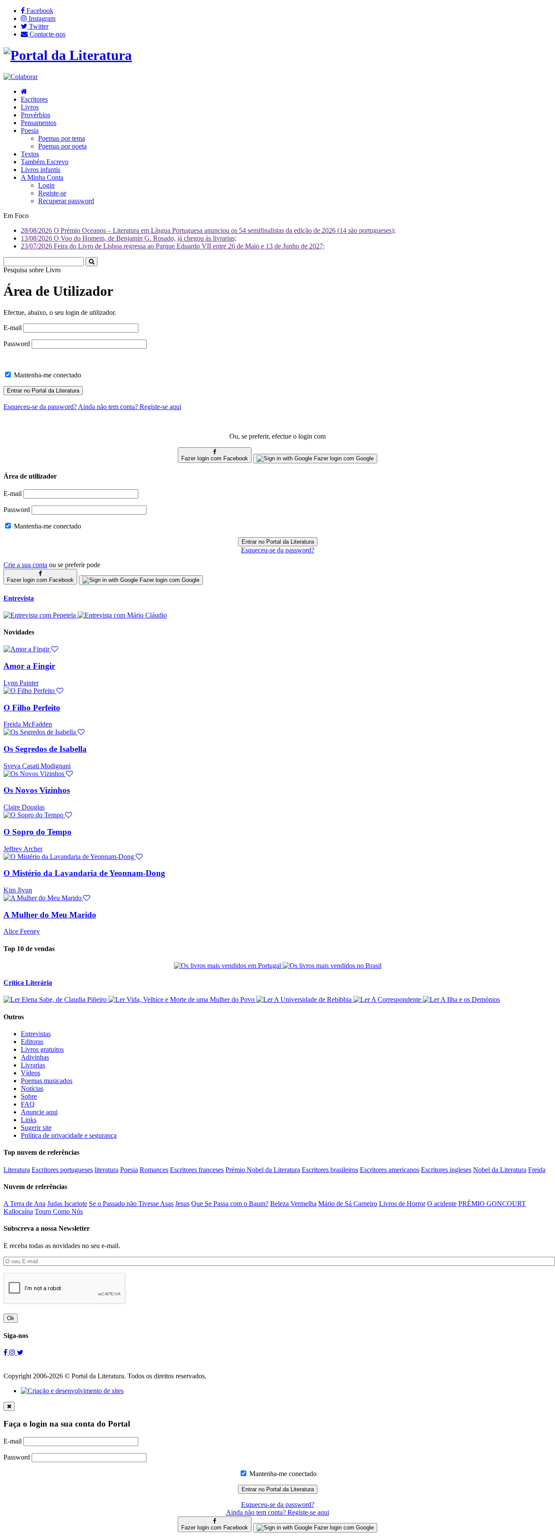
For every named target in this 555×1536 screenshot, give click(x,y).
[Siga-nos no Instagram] (13, 1352)
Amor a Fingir (29, 666)
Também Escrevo (45, 161)
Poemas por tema (61, 138)
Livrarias (33, 1065)
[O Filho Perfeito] (33, 690)
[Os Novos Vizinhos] (38, 773)
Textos (30, 154)
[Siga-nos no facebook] (6, 1352)
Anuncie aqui (39, 1112)
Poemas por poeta (62, 146)
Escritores (34, 99)
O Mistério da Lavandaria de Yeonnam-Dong (84, 873)
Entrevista (18, 598)
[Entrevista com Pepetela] (40, 615)
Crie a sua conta (25, 564)
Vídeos (30, 1073)
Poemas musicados (46, 1080)
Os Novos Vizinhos (36, 790)
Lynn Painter (21, 683)
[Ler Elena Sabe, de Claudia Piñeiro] (55, 999)
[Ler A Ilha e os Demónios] (461, 999)
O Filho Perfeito (31, 707)
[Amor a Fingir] (30, 649)
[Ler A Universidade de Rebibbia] (304, 999)
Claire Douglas (24, 807)
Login (46, 185)
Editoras (32, 1041)
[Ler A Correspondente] (388, 999)
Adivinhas (35, 1057)
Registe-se (52, 193)
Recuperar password (66, 201)
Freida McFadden (27, 724)
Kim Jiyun (17, 890)
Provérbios (35, 115)
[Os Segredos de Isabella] (44, 732)
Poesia (30, 130)
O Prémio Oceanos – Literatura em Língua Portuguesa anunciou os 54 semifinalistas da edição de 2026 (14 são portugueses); (208, 230)
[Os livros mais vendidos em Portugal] (228, 965)
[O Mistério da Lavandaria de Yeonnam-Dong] (73, 856)
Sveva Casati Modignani (37, 766)
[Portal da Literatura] (67, 55)
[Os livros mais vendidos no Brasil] (332, 965)
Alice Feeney (21, 931)
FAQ (28, 1104)
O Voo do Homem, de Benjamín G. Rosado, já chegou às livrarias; (128, 238)
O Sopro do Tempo (37, 831)
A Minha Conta (42, 177)
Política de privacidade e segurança (69, 1135)
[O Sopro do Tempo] (37, 815)
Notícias (32, 1088)
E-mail (12, 327)
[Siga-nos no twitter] (20, 1352)
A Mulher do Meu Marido (49, 914)
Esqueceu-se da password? (277, 550)
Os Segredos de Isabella (45, 748)
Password (16, 343)
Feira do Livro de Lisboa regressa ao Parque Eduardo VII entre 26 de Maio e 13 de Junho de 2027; (173, 246)
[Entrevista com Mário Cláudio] (122, 615)
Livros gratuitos (42, 1049)
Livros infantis (40, 169)
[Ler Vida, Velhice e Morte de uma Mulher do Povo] (182, 999)
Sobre (29, 1096)
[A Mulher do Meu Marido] (46, 898)
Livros (30, 107)
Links (28, 1119)
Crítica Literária (27, 982)
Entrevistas (36, 1033)
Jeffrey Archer (22, 848)
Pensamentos (38, 122)
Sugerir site (36, 1127)
